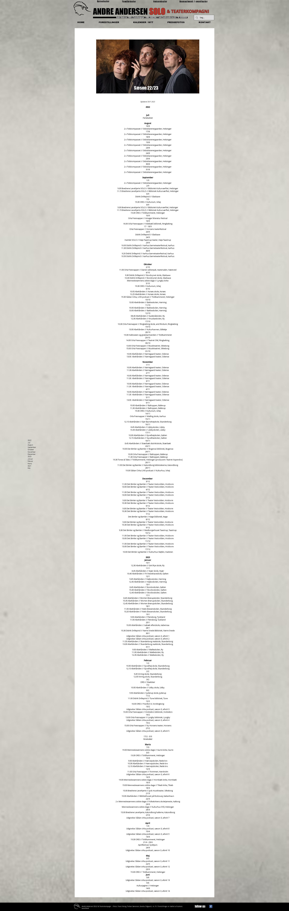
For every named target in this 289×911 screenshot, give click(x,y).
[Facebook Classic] (210, 906)
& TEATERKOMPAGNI (188, 11)
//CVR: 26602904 (151, 17)
